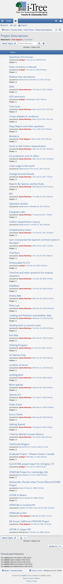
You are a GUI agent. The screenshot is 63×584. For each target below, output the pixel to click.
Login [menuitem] (56, 21)
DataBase (14, 285)
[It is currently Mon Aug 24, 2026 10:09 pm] (56, 30)
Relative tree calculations (22, 76)
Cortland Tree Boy (25, 508)
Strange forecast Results (21, 173)
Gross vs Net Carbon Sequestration (27, 146)
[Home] (31, 9)
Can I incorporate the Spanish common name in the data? (34, 241)
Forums (16, 21)
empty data (15, 295)
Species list (15, 394)
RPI (11, 193)
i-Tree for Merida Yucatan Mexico (26, 434)
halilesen (37, 578)
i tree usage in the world (22, 165)
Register (24, 25)
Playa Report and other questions (26, 126)
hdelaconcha (23, 80)
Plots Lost (14, 305)
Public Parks (15, 404)
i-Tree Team (27, 40)
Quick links (3, 21)
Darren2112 (23, 447)
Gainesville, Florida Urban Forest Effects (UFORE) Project (34, 483)
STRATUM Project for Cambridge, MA (28, 472)
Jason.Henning (25, 89)
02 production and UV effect (24, 155)
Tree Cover (14, 106)
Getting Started (17, 424)
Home (8, 21)
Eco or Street (15, 414)
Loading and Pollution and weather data (30, 315)
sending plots (16, 374)
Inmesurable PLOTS (19, 262)
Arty (30, 578)
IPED (11, 86)
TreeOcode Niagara (19, 444)
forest (21, 488)
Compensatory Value (20, 229)
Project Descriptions (14, 36)
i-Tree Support (16, 40)
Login (15, 25)
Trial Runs (14, 252)
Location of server (18, 364)
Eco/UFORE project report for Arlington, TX (31, 463)
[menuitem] (60, 30)
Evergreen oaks (17, 211)
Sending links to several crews (25, 325)
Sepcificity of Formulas (21, 56)
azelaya (22, 60)
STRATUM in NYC (18, 513)
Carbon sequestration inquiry (24, 221)
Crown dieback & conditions (24, 116)
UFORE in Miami (17, 495)
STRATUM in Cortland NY (22, 504)
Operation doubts (18, 203)
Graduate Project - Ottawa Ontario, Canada (31, 453)
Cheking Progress (18, 345)
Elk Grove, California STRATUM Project (29, 521)
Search (5, 25)
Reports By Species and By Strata (26, 183)
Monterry (14, 136)
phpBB (23, 575)
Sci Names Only (17, 354)
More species (16, 384)
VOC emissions (17, 96)
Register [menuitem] (61, 21)
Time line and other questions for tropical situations (31, 274)
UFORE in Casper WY (20, 529)
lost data (13, 335)
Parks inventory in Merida (22, 66)
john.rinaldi (23, 475)
